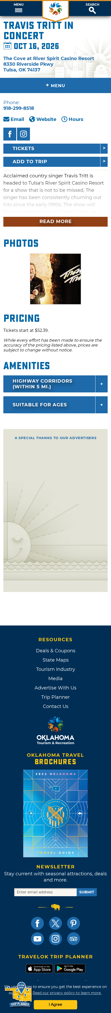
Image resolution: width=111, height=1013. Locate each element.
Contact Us (55, 706)
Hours (76, 119)
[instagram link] (55, 938)
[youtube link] (37, 938)
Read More (55, 221)
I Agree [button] (55, 1004)
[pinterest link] (73, 923)
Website (46, 119)
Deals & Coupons (55, 651)
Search (92, 4)
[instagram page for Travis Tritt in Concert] (23, 134)
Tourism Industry (55, 669)
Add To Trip (30, 161)
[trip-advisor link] (73, 938)
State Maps (56, 660)
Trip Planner (55, 697)
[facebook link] (37, 923)
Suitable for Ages (40, 405)
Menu (18, 4)
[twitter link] (55, 923)
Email (17, 119)
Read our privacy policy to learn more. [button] (67, 993)
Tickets (23, 148)
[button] (18, 8)
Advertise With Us (55, 688)
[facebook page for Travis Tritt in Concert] (9, 134)
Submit (86, 892)
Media (55, 678)
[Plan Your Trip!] (19, 995)
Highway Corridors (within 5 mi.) (42, 384)
